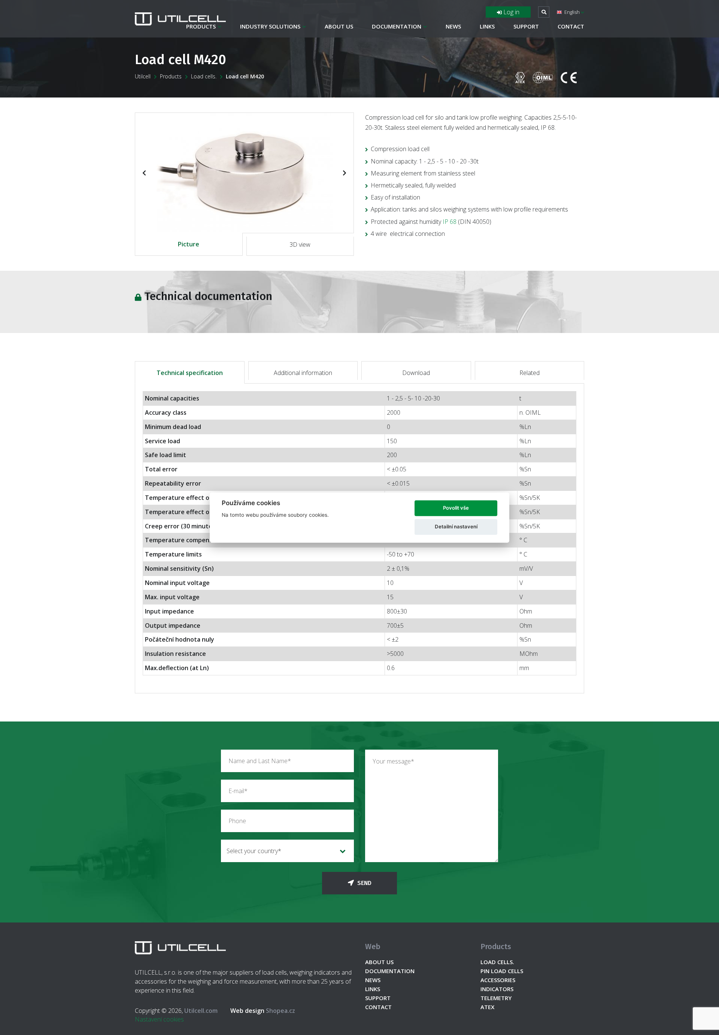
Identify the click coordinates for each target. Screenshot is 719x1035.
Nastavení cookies (159, 1019)
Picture (188, 244)
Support (526, 26)
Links (487, 26)
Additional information (303, 373)
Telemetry (496, 998)
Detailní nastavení (456, 527)
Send (363, 882)
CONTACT (571, 26)
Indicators (496, 989)
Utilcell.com (201, 1010)
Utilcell (143, 76)
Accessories (497, 980)
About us (339, 26)
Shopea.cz (262, 1010)
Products (201, 26)
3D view (299, 244)
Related (529, 373)
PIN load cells (501, 971)
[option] (244, 172)
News (453, 26)
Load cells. (203, 76)
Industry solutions (270, 26)
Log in (510, 12)
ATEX (487, 1007)
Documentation (396, 26)
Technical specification (190, 373)
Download (416, 373)
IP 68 (449, 222)
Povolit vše (456, 508)
